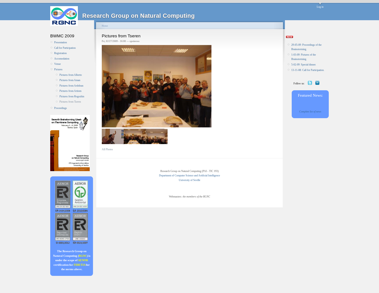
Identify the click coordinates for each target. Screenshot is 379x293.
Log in (320, 6)
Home (105, 25)
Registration (60, 53)
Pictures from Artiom (70, 90)
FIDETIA (79, 264)
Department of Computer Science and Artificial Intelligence (189, 175)
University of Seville (189, 180)
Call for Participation (65, 47)
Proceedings (60, 108)
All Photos (107, 149)
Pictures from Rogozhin (71, 96)
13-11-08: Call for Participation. (307, 70)
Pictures (58, 69)
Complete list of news (310, 111)
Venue (57, 63)
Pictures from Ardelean (71, 85)
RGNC (83, 255)
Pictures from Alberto (70, 74)
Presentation (60, 42)
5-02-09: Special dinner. (303, 64)
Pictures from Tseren (70, 101)
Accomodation (61, 58)
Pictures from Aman (69, 80)
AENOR (83, 260)
